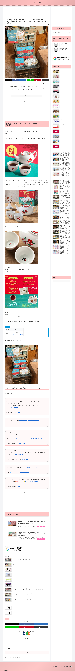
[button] (45, 80)
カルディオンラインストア (17, 334)
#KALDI (25, 420)
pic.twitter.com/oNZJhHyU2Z (37, 438)
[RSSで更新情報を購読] (29, 633)
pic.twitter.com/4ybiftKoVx (12, 407)
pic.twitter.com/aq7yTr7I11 (33, 420)
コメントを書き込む (26, 652)
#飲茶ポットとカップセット (24, 438)
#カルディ (21, 420)
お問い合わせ (54, 666)
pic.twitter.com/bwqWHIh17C (30, 467)
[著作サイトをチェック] (24, 633)
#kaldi (16, 438)
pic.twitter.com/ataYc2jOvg (19, 454)
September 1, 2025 (19, 412)
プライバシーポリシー (67, 666)
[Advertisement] (27, 11)
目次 (25, 95)
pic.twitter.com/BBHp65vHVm (31, 481)
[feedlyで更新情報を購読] (27, 633)
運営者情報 (60, 666)
